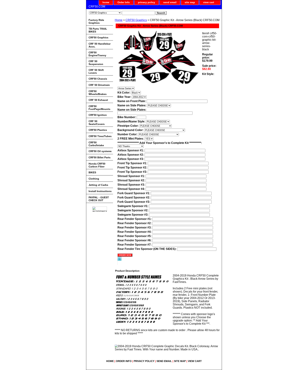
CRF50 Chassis (98, 78)
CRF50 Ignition (98, 115)
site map (190, 2)
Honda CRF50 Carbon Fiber (97, 165)
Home (118, 20)
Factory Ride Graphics (96, 21)
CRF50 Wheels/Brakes (98, 92)
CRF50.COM (97, 6)
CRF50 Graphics (136, 20)
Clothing (94, 178)
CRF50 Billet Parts (100, 157)
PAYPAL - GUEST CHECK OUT (99, 199)
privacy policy (146, 2)
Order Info (123, 2)
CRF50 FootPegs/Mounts (99, 107)
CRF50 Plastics (98, 130)
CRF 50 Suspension (96, 63)
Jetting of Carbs (98, 184)
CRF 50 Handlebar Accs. (100, 45)
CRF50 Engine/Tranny (97, 54)
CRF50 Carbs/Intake (96, 144)
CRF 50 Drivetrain (99, 85)
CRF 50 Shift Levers (96, 71)
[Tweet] (119, 259)
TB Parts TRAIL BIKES (98, 30)
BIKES (92, 172)
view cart (208, 2)
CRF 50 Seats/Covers (97, 122)
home (105, 2)
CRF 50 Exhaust (98, 100)
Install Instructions (100, 191)
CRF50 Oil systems (100, 151)
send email (169, 2)
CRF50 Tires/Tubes (100, 136)
